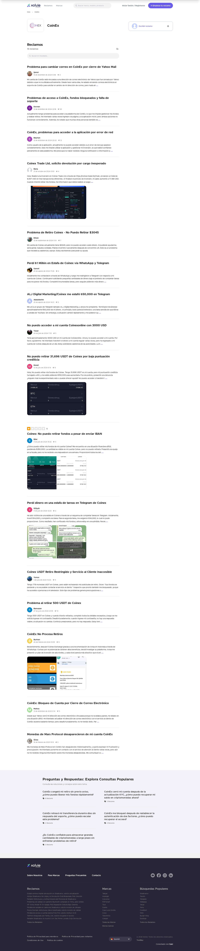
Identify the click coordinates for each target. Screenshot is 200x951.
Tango (142, 905)
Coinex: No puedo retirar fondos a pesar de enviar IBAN (64, 433)
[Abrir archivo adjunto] (56, 202)
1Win (142, 913)
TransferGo (106, 916)
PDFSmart (106, 902)
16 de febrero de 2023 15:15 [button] (44, 742)
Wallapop (143, 902)
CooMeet (143, 910)
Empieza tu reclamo (161, 6)
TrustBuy (140, 940)
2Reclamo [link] (49, 823)
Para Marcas (54, 875)
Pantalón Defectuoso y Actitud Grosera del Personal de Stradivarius (51, 899)
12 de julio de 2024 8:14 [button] (42, 368)
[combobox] (92, 5)
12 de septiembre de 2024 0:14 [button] (45, 240)
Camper (105, 918)
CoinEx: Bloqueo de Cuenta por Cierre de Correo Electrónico (68, 703)
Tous (104, 905)
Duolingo (143, 918)
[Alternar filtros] (117, 49)
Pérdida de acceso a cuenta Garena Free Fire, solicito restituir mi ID (51, 913)
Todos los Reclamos (34, 922)
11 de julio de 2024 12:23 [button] (42, 511)
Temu (142, 907)
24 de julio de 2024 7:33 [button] (43, 333)
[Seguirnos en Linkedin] (171, 875)
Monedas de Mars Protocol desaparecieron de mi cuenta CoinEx (70, 734)
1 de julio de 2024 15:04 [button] (42, 580)
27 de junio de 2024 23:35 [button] (43, 611)
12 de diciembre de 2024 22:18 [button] (45, 109)
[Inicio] (33, 6)
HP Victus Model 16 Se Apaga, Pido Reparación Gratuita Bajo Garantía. (52, 905)
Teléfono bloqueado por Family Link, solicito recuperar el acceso (50, 916)
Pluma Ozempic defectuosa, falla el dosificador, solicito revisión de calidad (54, 910)
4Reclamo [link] (111, 823)
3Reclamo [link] (111, 801)
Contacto (96, 875)
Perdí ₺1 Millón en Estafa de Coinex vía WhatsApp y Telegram (68, 263)
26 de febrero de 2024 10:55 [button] (44, 642)
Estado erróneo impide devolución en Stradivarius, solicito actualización (53, 893)
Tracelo (142, 896)
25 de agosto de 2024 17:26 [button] (44, 271)
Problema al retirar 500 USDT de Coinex (54, 603)
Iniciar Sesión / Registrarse (133, 6)
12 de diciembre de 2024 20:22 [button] (45, 140)
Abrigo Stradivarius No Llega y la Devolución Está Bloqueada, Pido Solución (54, 896)
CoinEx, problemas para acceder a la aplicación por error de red (70, 132)
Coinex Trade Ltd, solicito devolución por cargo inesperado (66, 163)
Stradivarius (144, 893)
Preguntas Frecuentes (75, 875)
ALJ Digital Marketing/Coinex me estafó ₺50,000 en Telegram (68, 294)
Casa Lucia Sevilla (108, 910)
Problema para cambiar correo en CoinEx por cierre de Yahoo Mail (71, 66)
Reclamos (48, 6)
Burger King (144, 916)
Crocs (104, 913)
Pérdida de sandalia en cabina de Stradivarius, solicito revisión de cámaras (54, 907)
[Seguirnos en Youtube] (153, 875)
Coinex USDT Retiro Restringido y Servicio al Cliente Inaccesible (69, 571)
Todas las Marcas (109, 922)
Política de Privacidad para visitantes (77, 936)
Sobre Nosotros (34, 875)
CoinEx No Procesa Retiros (45, 634)
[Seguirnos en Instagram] (165, 875)
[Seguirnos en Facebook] (159, 875)
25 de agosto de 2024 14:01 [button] (44, 302)
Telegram (143, 899)
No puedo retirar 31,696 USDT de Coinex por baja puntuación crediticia (68, 358)
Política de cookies (55, 940)
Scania (104, 907)
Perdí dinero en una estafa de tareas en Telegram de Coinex (66, 502)
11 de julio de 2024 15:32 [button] (42, 442)
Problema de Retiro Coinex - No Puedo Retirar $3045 (63, 232)
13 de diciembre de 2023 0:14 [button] (44, 711)
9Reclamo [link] (49, 798)
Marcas (59, 6)
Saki (171, 944)
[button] (37, 428)
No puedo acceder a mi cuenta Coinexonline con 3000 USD (67, 325)
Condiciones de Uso (35, 940)
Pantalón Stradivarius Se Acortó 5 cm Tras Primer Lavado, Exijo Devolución (54, 918)
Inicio (28, 12)
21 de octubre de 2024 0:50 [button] (44, 171)
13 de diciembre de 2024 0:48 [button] (45, 75)
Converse (105, 899)
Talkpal (104, 893)
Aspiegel (105, 896)
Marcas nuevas (108, 926)
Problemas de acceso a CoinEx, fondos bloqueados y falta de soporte (68, 99)
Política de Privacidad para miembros (42, 936)
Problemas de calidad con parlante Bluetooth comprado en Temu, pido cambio (55, 902)
